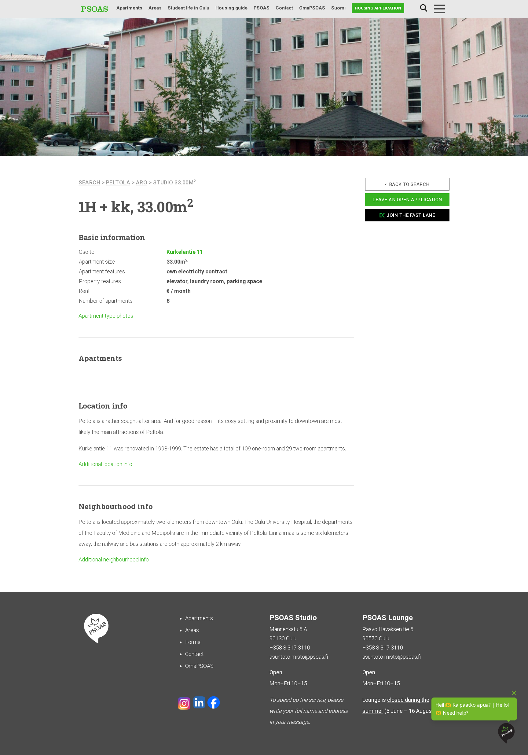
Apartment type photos (106, 316)
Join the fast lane (411, 215)
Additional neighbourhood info (114, 559)
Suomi (338, 8)
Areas (155, 8)
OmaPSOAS (312, 8)
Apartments (129, 8)
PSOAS (262, 8)
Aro (142, 182)
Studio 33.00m (174, 182)
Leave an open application (407, 199)
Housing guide (231, 8)
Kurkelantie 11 (185, 252)
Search (423, 8)
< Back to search (407, 184)
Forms (192, 642)
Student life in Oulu (188, 8)
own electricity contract (197, 271)
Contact (284, 8)
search (89, 182)
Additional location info (105, 464)
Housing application (378, 8)
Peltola (118, 182)
